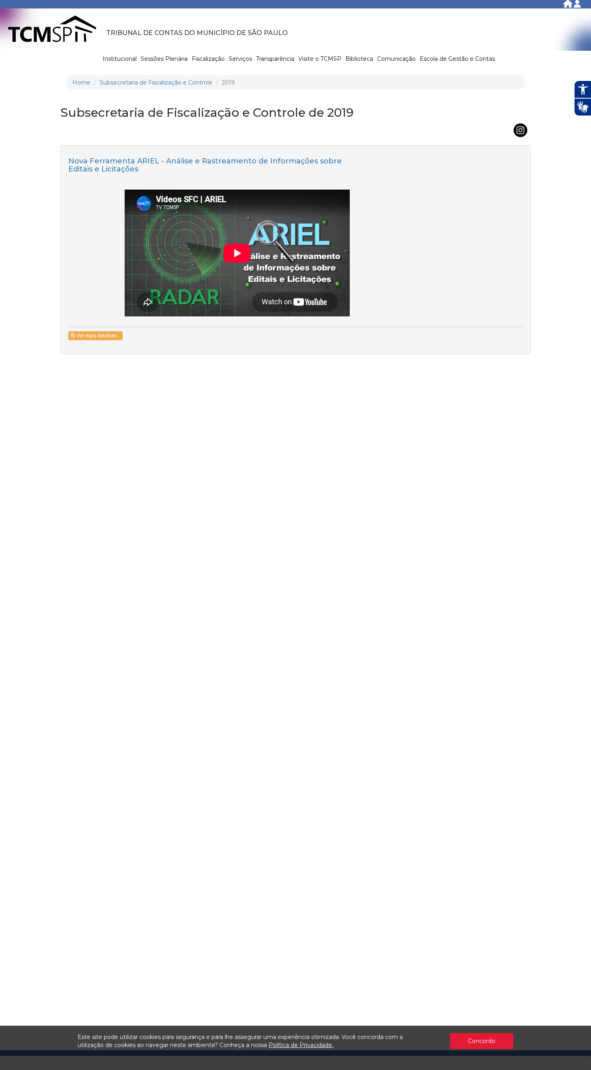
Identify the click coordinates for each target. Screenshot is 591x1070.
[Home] (568, 5)
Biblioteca (359, 58)
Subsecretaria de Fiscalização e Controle (156, 82)
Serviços (240, 58)
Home (81, 82)
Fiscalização (208, 58)
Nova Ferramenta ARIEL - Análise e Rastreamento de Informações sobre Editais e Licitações (205, 165)
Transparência (275, 58)
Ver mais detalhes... (98, 336)
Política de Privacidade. (301, 1045)
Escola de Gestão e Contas (457, 58)
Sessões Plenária (164, 58)
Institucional (120, 58)
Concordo (481, 1041)
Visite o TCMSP (319, 58)
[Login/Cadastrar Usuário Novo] (577, 5)
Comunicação (396, 58)
